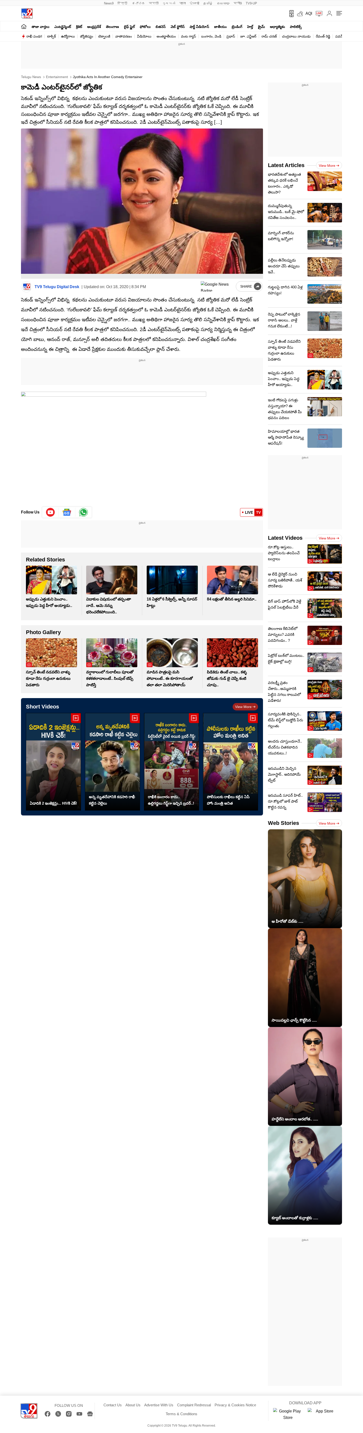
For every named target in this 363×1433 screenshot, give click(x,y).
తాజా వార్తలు (40, 27)
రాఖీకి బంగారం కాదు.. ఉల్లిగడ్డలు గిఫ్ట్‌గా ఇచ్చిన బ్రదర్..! (171, 800)
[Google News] (90, 1414)
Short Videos (42, 707)
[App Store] (322, 1414)
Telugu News (31, 77)
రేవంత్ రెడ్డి (323, 36)
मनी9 (238, 3)
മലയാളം (223, 3)
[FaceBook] (47, 1414)
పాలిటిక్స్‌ (296, 27)
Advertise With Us (158, 1405)
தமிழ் (208, 3)
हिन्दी (123, 3)
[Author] (26, 286)
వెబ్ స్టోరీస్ (178, 27)
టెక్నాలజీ (104, 36)
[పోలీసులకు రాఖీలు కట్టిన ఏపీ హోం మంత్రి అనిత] (230, 761)
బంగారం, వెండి (211, 36)
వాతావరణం (123, 36)
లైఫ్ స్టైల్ (129, 27)
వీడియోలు (144, 36)
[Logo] (27, 13)
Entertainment (56, 77)
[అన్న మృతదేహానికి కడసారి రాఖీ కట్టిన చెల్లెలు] (112, 761)
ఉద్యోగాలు (68, 36)
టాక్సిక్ (51, 36)
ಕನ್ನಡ (138, 3)
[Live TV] (317, 13)
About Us (133, 1405)
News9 (109, 3)
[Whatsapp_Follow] (83, 512)
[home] (24, 26)
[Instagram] (69, 1414)
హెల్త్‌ (250, 27)
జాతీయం (220, 27)
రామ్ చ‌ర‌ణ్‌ (269, 36)
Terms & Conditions (181, 1414)
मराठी (154, 3)
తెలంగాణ (112, 27)
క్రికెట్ (79, 27)
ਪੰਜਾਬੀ (194, 3)
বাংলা (182, 3)
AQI (308, 13)
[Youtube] (50, 512)
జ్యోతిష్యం (86, 36)
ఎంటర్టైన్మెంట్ (62, 27)
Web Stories (283, 823)
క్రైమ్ (261, 27)
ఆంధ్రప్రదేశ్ (94, 27)
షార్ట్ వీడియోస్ (199, 27)
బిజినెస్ (161, 27)
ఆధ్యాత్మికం (277, 27)
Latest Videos (285, 538)
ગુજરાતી (168, 3)
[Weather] (299, 14)
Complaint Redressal (194, 1405)
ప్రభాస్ (230, 36)
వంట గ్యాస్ (188, 36)
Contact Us (112, 1405)
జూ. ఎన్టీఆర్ (248, 36)
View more (243, 707)
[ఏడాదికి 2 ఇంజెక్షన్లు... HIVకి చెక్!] (53, 761)
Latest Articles (286, 165)
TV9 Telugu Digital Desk (57, 287)
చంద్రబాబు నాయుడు (296, 36)
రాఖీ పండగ (34, 36)
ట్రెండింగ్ (237, 27)
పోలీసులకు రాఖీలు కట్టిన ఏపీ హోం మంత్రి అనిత (228, 800)
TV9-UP (251, 3)
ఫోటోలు (145, 27)
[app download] (290, 13)
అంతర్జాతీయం (166, 36)
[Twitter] (58, 1414)
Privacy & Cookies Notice (235, 1405)
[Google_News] (67, 512)
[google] (217, 286)
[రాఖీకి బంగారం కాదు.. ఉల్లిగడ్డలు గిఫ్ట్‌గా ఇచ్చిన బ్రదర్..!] (171, 761)
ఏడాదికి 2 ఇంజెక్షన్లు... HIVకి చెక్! (53, 803)
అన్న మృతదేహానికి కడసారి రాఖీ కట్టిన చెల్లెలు (112, 800)
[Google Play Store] (288, 1414)
